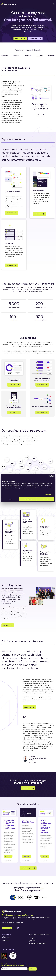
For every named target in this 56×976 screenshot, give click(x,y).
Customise (27, 499)
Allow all (46, 499)
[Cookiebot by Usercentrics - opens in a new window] (48, 476)
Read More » (8, 856)
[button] (38, 114)
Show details (48, 494)
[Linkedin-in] (18, 928)
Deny (10, 499)
